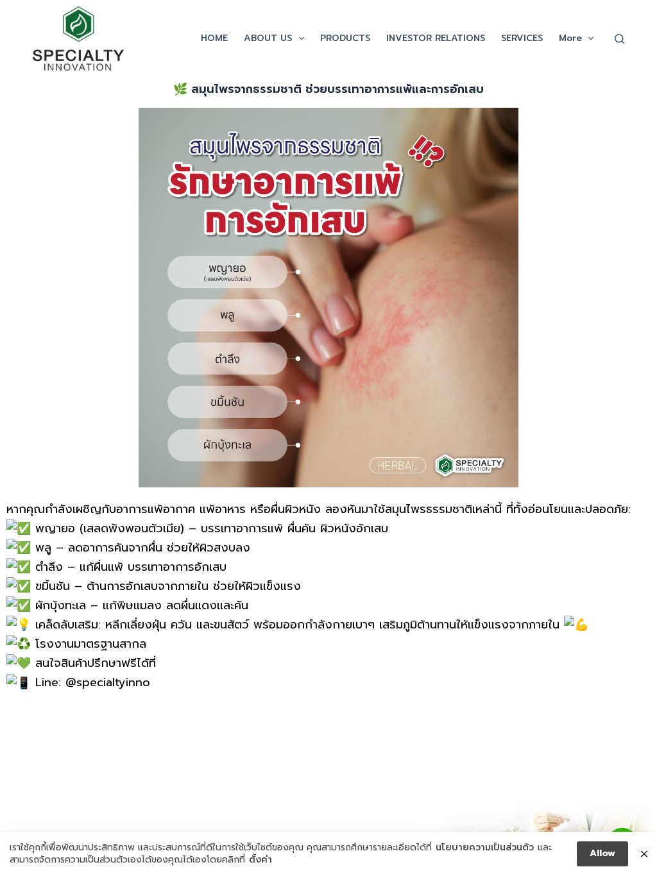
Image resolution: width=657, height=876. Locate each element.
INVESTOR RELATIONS (435, 38)
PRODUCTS (345, 38)
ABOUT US (268, 38)
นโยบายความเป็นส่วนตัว (485, 847)
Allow (602, 853)
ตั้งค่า (260, 860)
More (570, 38)
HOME (214, 38)
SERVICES (522, 38)
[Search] (619, 39)
